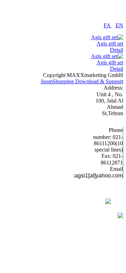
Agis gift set (110, 44)
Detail (116, 50)
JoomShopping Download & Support (82, 81)
